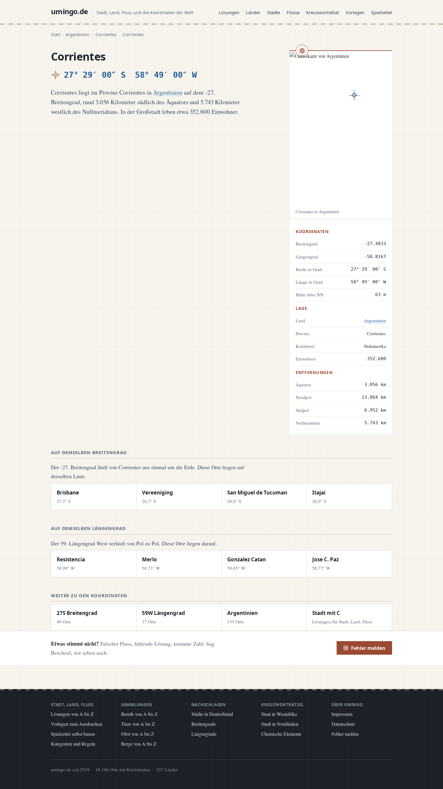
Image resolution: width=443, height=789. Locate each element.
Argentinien (77, 34)
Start (56, 34)
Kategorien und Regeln (73, 744)
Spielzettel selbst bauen (73, 734)
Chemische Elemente (281, 734)
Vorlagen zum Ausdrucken (76, 724)
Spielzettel (381, 12)
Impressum (341, 714)
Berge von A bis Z (138, 744)
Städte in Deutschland (212, 714)
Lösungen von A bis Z (72, 714)
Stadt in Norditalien (279, 724)
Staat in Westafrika (279, 714)
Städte (273, 12)
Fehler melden (368, 648)
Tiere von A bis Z (138, 724)
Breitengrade (203, 724)
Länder (253, 12)
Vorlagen (355, 12)
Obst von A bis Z (137, 734)
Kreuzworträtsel (322, 12)
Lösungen (229, 12)
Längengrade (203, 734)
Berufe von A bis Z (139, 714)
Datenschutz (343, 724)
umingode (69, 11)
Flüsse (293, 12)
